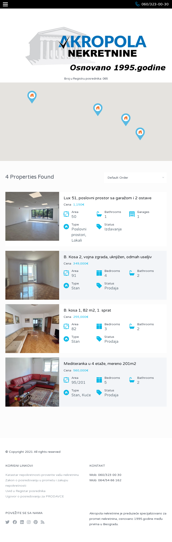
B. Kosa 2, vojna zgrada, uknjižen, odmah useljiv (108, 256)
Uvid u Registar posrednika (25, 491)
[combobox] (135, 177)
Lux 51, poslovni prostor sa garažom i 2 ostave (107, 197)
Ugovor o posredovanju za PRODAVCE (34, 496)
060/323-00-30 (155, 4)
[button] (102, 116)
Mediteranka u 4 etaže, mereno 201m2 (100, 363)
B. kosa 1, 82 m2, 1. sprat (87, 310)
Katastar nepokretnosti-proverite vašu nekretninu (42, 475)
